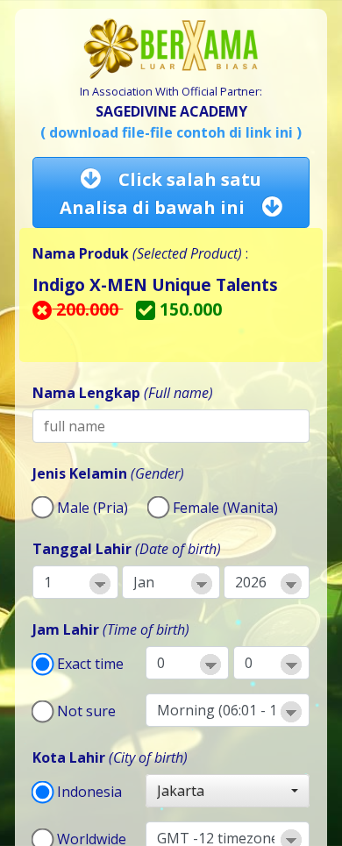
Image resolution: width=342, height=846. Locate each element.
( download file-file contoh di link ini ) (171, 132)
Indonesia (89, 791)
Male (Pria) (92, 507)
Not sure (86, 711)
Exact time (90, 663)
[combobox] (227, 790)
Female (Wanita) (225, 507)
